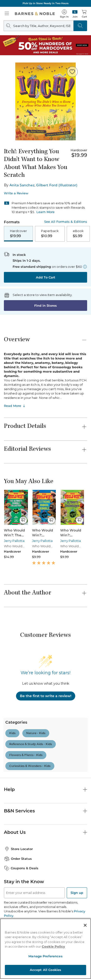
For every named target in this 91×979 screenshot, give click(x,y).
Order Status (21, 859)
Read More (12, 406)
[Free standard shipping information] (85, 267)
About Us (15, 832)
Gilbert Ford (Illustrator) (56, 185)
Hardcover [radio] (18, 233)
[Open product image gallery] (45, 101)
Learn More (45, 212)
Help (9, 789)
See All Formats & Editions (65, 222)
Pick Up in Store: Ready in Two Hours (45, 3)
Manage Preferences (45, 956)
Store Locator (22, 849)
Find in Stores (45, 305)
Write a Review (16, 193)
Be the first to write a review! (45, 696)
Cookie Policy (53, 946)
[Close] (85, 925)
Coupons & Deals (24, 868)
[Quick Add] (23, 520)
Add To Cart (45, 277)
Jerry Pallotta (14, 541)
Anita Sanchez (21, 185)
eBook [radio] (78, 233)
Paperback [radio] (50, 233)
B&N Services (19, 811)
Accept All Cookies (45, 970)
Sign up (77, 893)
